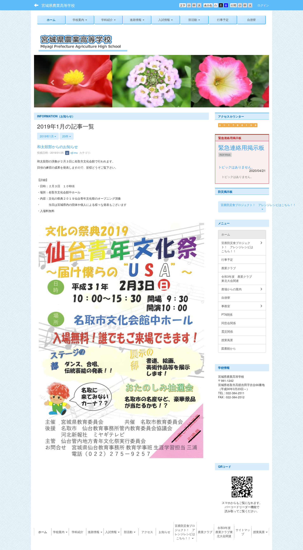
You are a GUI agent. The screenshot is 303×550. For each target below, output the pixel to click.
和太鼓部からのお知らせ (57, 146)
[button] (108, 19)
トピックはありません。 (236, 167)
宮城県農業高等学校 (58, 5)
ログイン (263, 5)
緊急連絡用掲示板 (241, 147)
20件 (65, 136)
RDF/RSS (225, 154)
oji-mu (74, 153)
